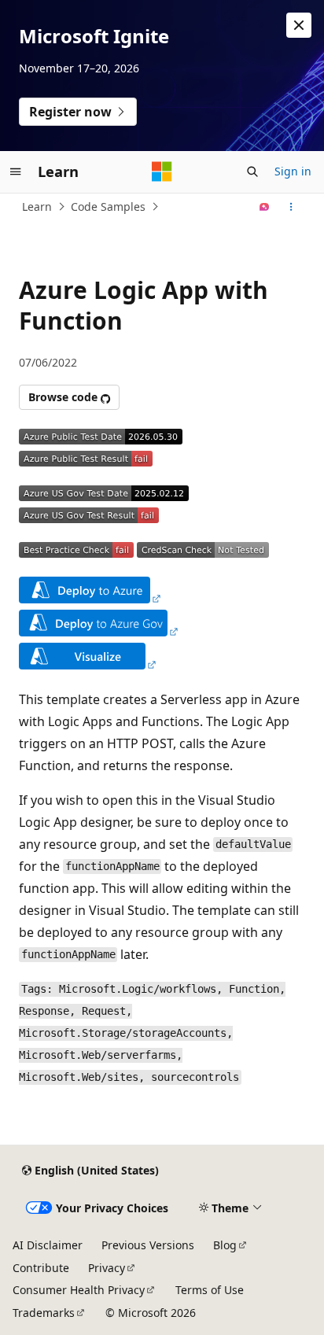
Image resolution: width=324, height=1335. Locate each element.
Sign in (292, 171)
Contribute (41, 1267)
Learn (37, 206)
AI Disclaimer (48, 1244)
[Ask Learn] (265, 206)
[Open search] (252, 171)
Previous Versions (147, 1244)
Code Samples (108, 206)
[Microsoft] (162, 171)
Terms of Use (209, 1289)
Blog (225, 1244)
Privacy (106, 1267)
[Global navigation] (15, 171)
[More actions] (291, 206)
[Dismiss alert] (298, 25)
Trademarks (44, 1312)
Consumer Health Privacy (79, 1289)
